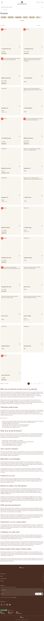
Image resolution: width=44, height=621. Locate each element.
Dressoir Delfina (27, 315)
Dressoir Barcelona (5, 375)
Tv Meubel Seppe (28, 227)
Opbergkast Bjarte (28, 257)
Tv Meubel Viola (27, 197)
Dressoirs (25, 17)
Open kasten (31, 17)
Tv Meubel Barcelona (6, 48)
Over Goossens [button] (3, 573)
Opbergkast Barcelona (6, 257)
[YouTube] (10, 605)
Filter (23, 20)
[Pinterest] (4, 605)
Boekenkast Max (27, 346)
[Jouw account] (39, 2)
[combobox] (21, 7)
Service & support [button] (3, 578)
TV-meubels (3, 17)
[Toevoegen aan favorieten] (19, 47)
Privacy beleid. (14, 597)
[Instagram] (7, 605)
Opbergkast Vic (4, 108)
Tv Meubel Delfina (28, 78)
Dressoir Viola (27, 286)
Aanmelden (38, 593)
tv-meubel (11, 401)
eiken (9, 422)
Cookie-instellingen (18, 619)
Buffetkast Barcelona (6, 78)
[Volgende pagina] (42, 383)
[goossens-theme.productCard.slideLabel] (9, 45)
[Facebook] (1, 605)
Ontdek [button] (1, 576)
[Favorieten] (41, 2)
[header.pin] (37, 2)
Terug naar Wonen (4, 9)
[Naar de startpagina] (22, 2)
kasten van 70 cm (29, 497)
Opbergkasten (18, 17)
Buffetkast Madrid (5, 227)
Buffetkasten (10, 17)
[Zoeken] (42, 7)
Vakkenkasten (39, 17)
